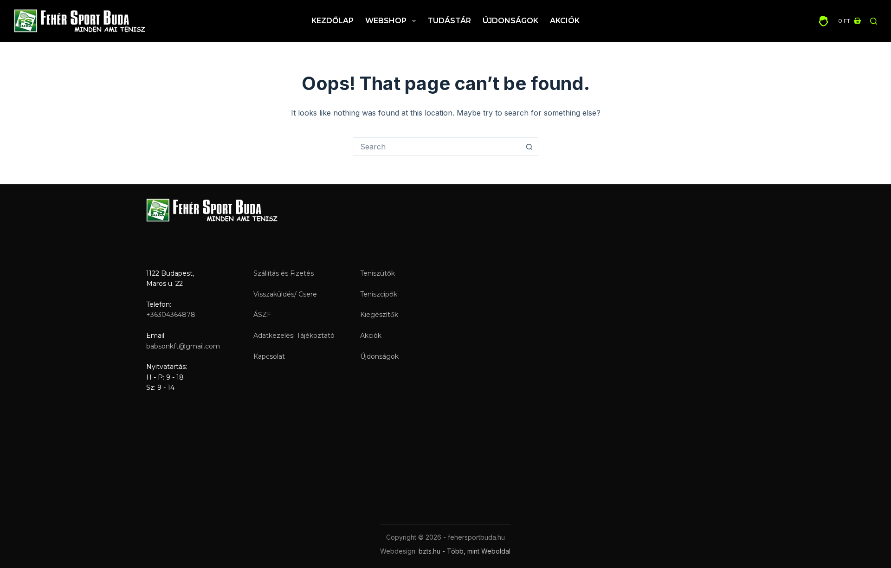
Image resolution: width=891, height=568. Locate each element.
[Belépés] (823, 21)
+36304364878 (170, 314)
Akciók (565, 20)
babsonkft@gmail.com (183, 346)
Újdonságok (510, 20)
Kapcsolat (269, 356)
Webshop (386, 20)
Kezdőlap (332, 20)
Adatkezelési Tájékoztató (294, 335)
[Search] (873, 21)
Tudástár (449, 20)
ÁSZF (262, 314)
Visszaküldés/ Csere (285, 294)
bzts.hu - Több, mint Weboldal (464, 551)
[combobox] (436, 146)
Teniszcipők (378, 294)
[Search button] (529, 146)
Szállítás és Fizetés (283, 273)
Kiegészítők (379, 314)
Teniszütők (377, 273)
